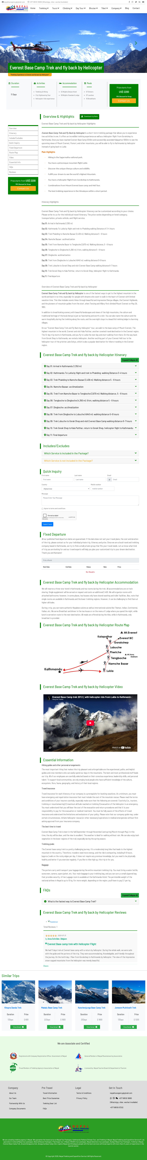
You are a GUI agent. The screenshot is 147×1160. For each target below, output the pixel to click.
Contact (136, 8)
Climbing (67, 8)
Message (45, 494)
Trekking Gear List (50, 1103)
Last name (78, 475)
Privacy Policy (81, 1098)
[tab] (90, 366)
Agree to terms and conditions (54, 508)
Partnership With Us (17, 1103)
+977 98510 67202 (116, 1107)
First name (45, 475)
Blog (127, 8)
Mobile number (96, 484)
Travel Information (50, 1093)
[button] (11, 43)
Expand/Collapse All (130, 360)
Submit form (47, 524)
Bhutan (92, 8)
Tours (55, 8)
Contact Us (124, 100)
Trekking (43, 8)
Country (44, 484)
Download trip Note (91, 116)
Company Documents (17, 1108)
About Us (12, 1093)
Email (109, 475)
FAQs (45, 1108)
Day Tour (80, 8)
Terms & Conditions (83, 1093)
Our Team (12, 1098)
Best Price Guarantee (51, 1098)
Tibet (103, 8)
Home (32, 8)
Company (115, 8)
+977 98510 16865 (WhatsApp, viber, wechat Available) (48, 2)
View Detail (17, 1027)
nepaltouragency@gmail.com (14, 2)
